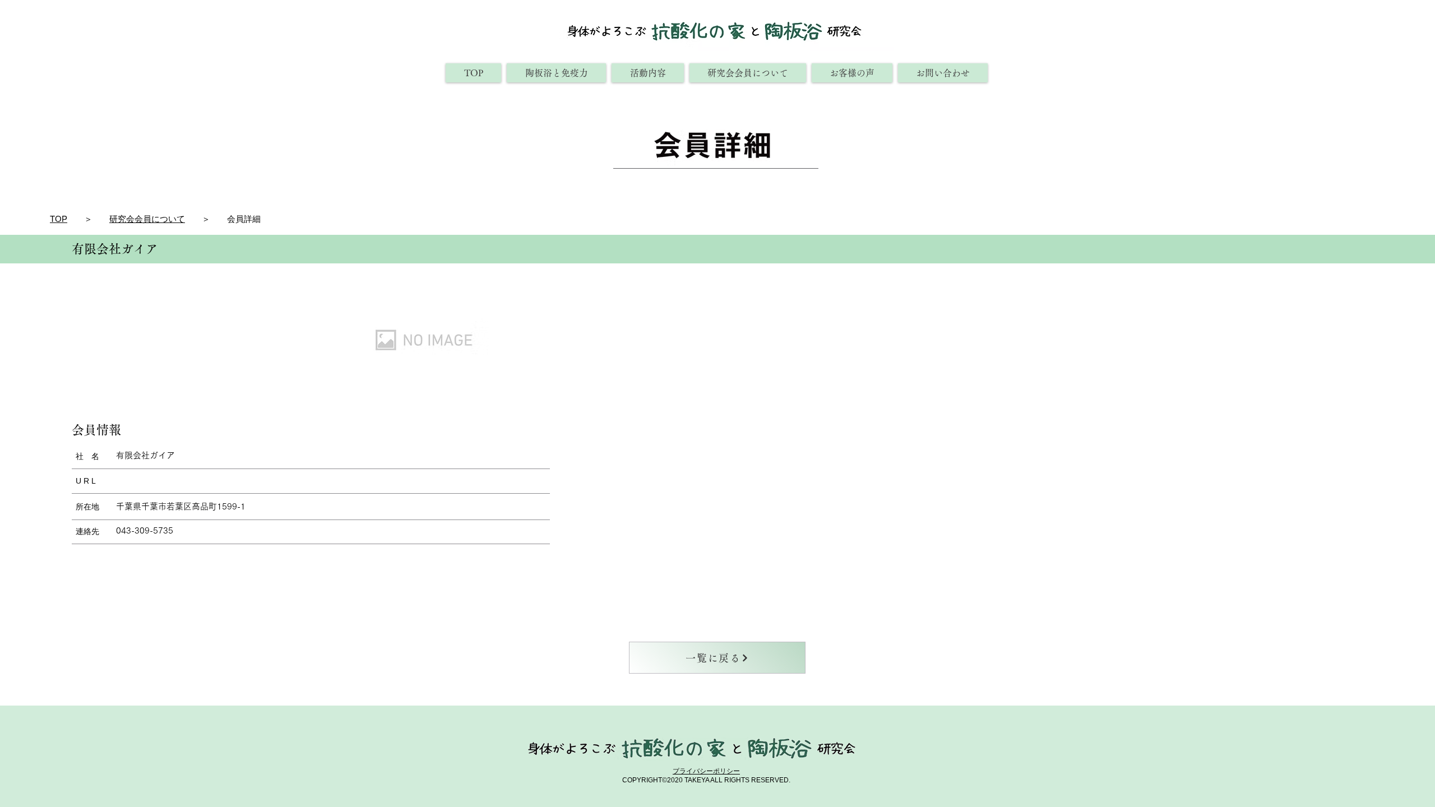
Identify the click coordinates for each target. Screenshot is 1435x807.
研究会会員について (147, 219)
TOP (58, 219)
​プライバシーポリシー (706, 771)
